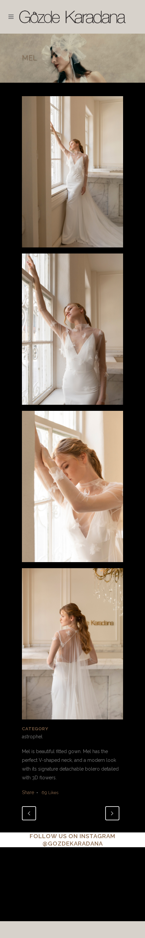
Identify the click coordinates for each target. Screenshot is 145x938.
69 (49, 792)
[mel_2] (72, 331)
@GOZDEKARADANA (72, 843)
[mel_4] (72, 646)
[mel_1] (72, 174)
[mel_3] (72, 489)
